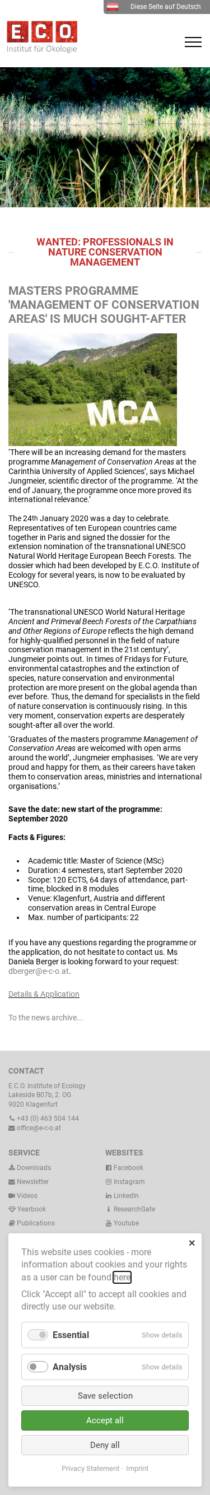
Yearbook (31, 1209)
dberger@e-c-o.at (38, 971)
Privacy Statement (90, 1468)
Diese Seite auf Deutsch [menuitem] (165, 7)
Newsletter (32, 1182)
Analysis (70, 1367)
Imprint (137, 1468)
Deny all (105, 1445)
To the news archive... (45, 1017)
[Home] (39, 50)
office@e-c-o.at (38, 1128)
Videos (27, 1196)
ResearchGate (133, 1209)
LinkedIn (125, 1196)
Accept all (105, 1420)
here (122, 1277)
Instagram (128, 1182)
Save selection (105, 1396)
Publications (36, 1223)
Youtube (125, 1223)
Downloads (33, 1168)
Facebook (127, 1168)
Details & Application (44, 994)
